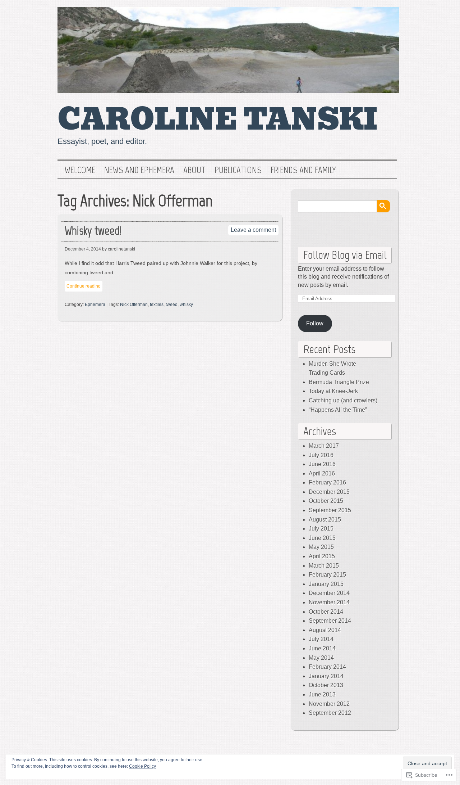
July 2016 (321, 455)
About (194, 170)
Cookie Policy (142, 766)
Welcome (80, 170)
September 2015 (330, 510)
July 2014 (321, 639)
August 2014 (325, 630)
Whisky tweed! (93, 230)
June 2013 (322, 694)
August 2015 (325, 519)
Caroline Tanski (217, 119)
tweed (172, 304)
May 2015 (321, 547)
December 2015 (329, 492)
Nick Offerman (134, 304)
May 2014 (321, 658)
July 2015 (321, 528)
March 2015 (324, 566)
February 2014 (327, 667)
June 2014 (322, 648)
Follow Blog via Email (345, 255)
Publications (238, 170)
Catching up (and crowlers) (343, 400)
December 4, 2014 (83, 249)
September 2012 (330, 713)
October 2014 (326, 612)
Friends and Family (303, 170)
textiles (157, 304)
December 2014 (329, 593)
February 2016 (327, 482)
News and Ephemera (139, 170)
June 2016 (322, 464)
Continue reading (83, 286)
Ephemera (95, 304)
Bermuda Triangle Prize (339, 382)
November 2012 (329, 704)
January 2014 (326, 676)
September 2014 (330, 621)
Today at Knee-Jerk (333, 391)
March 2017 (324, 446)
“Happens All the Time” (338, 410)
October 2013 (326, 685)
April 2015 (322, 556)
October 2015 (326, 501)
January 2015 (326, 584)
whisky (186, 304)
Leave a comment (253, 230)
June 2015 (322, 538)
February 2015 (327, 575)
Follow (314, 323)
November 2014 (329, 602)
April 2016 (322, 473)
